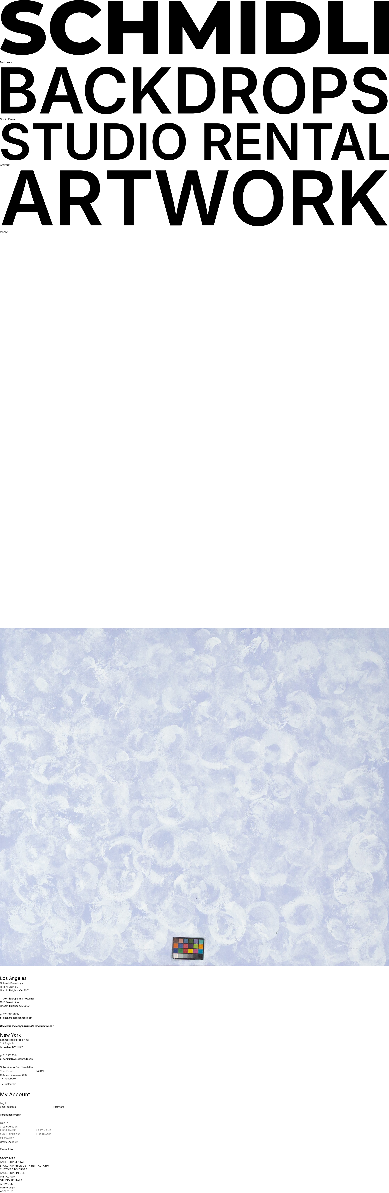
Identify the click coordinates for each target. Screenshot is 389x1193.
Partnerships (7, 1187)
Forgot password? (10, 1114)
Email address (8, 1106)
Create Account (9, 1141)
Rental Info (6, 1149)
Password (58, 1106)
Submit (40, 1070)
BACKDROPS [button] (7, 1158)
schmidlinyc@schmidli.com (18, 1058)
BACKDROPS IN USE (12, 1172)
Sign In (4, 1122)
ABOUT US (6, 1191)
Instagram (10, 1084)
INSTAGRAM (7, 1176)
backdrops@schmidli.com (17, 1017)
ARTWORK (6, 1183)
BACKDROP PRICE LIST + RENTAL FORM (24, 1165)
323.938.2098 (11, 1014)
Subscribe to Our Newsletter (16, 1067)
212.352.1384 (10, 1055)
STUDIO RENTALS (11, 1180)
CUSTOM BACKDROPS (13, 1169)
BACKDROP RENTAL (12, 1162)
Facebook (10, 1078)
